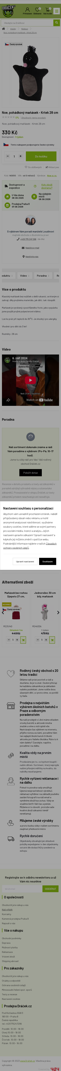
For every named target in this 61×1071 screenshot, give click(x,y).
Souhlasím (47, 561)
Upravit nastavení (25, 561)
